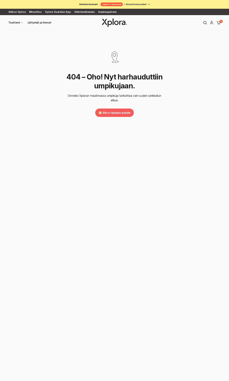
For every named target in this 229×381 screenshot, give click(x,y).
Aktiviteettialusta (84, 11)
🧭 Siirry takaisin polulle (114, 112)
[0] (218, 22)
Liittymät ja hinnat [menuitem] (39, 22)
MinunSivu (35, 11)
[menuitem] (17, 12)
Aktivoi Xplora (17, 11)
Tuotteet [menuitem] (14, 22)
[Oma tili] (211, 22)
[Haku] (205, 22)
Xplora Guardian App (58, 11)
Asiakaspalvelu (107, 11)
